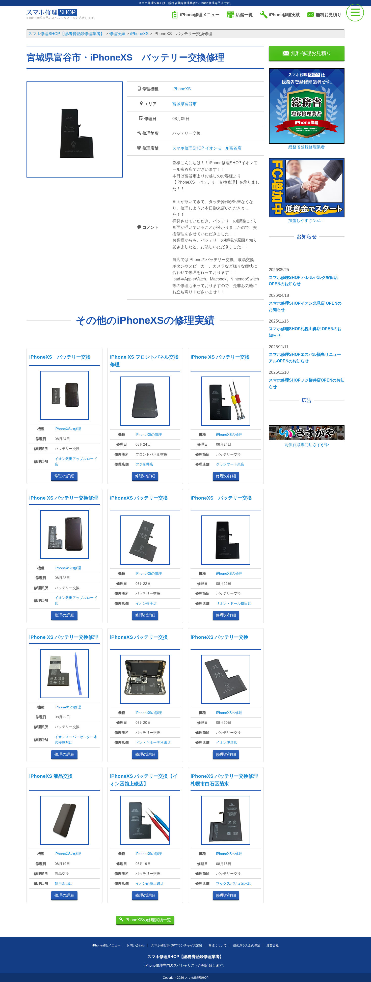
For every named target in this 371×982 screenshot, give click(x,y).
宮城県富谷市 (184, 104)
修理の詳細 (64, 476)
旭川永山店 (63, 883)
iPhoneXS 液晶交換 (51, 776)
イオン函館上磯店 (150, 883)
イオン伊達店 (226, 742)
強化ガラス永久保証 (246, 945)
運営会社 (273, 945)
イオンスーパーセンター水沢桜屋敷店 (76, 739)
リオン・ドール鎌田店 (233, 603)
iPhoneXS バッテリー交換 (60, 357)
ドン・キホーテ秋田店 (153, 742)
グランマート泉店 (230, 464)
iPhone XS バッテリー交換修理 (63, 498)
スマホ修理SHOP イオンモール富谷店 (207, 148)
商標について (217, 945)
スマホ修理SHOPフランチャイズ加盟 (176, 945)
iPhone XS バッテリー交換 (220, 357)
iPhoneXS (181, 89)
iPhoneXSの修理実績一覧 (147, 920)
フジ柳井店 (144, 464)
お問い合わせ (136, 945)
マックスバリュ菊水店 (233, 883)
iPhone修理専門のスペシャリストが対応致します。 (185, 965)
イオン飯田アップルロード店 (76, 461)
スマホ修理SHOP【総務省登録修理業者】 (185, 957)
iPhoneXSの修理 (68, 429)
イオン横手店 (146, 603)
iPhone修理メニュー (106, 945)
